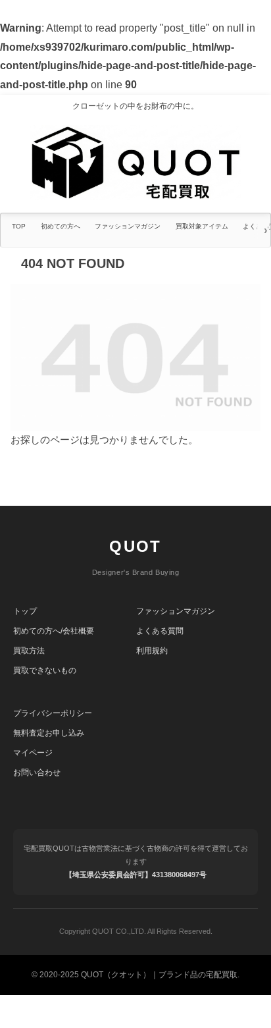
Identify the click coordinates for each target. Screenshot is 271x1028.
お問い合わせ (37, 772)
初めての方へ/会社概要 (53, 631)
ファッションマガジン (175, 611)
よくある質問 (160, 631)
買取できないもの (44, 670)
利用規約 (152, 650)
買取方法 (29, 650)
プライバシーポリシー (52, 713)
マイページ (33, 752)
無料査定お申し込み (48, 733)
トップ (25, 611)
